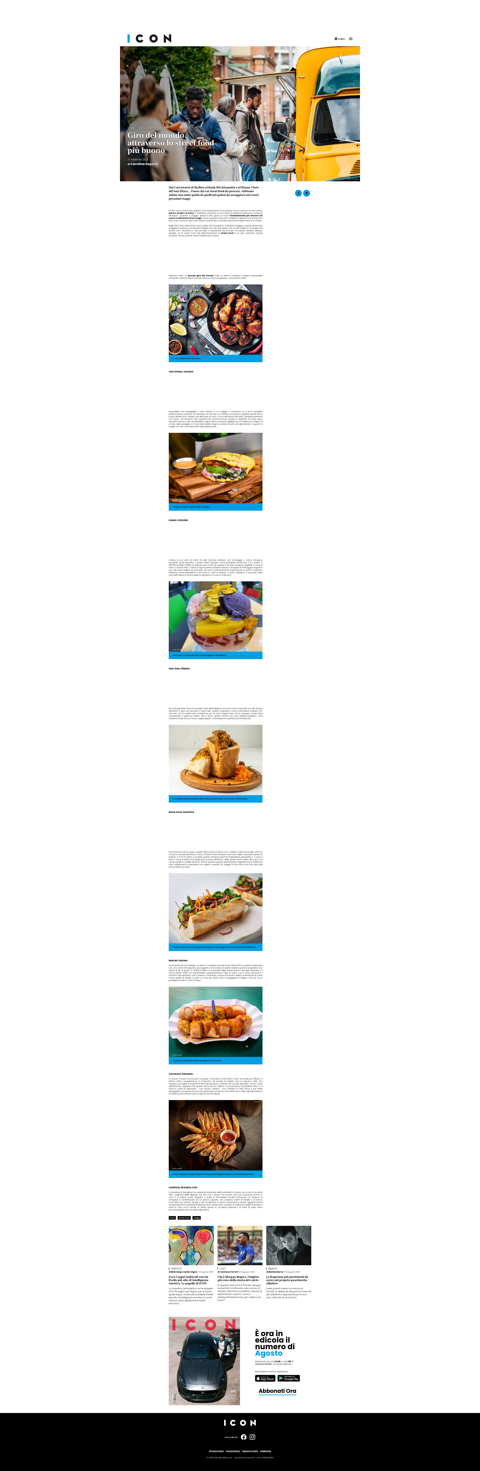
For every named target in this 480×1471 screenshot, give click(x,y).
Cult (223, 1268)
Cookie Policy (233, 1451)
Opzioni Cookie (250, 1451)
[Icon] (149, 42)
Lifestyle (176, 1268)
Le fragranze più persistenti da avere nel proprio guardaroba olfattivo (287, 1280)
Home (131, 128)
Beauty (272, 1268)
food (172, 1218)
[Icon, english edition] (340, 39)
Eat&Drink (145, 128)
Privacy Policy (216, 1451)
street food (184, 1218)
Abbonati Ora (277, 1391)
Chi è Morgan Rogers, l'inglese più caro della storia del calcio (238, 1278)
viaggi (197, 1218)
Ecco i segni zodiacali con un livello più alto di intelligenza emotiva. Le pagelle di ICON (188, 1280)
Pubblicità (265, 1451)
